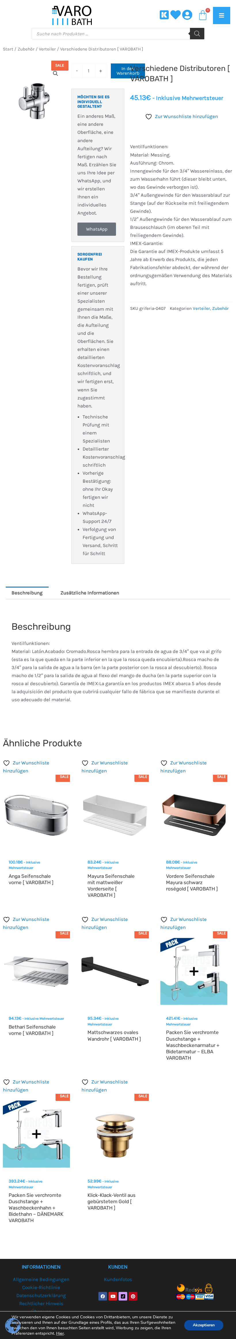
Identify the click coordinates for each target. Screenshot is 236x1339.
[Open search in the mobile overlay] (118, 33)
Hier (60, 1333)
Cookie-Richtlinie (41, 1287)
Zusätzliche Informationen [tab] (89, 593)
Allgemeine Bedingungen (41, 1279)
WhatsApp (96, 229)
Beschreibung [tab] (27, 593)
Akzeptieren (204, 1325)
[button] (55, 73)
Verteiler (47, 49)
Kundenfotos (118, 1279)
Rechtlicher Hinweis (41, 1303)
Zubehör (26, 49)
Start (8, 49)
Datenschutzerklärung (41, 1295)
